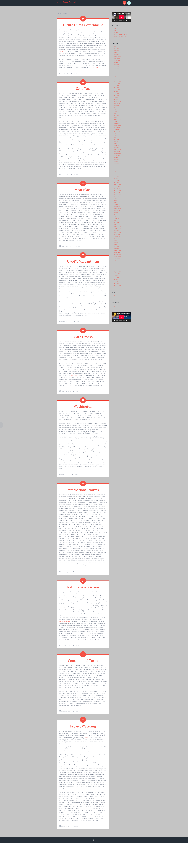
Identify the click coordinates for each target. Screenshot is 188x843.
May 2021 (116, 99)
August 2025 (117, 60)
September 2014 (117, 212)
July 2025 (116, 62)
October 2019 (117, 103)
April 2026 (116, 48)
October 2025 (117, 58)
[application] (121, 17)
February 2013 (117, 250)
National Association (83, 587)
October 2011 (117, 270)
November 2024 (117, 72)
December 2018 (117, 123)
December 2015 (117, 188)
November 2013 (117, 232)
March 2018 (116, 141)
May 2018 (116, 137)
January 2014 (117, 228)
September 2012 (117, 260)
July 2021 (116, 97)
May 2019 (116, 113)
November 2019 (117, 101)
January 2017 (117, 167)
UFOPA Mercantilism (83, 261)
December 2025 (117, 54)
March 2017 (116, 163)
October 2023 (117, 84)
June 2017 (116, 159)
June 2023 (116, 86)
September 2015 (117, 194)
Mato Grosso (83, 336)
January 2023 (117, 90)
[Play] (114, 20)
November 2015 (117, 190)
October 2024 (117, 74)
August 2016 (117, 173)
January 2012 (117, 266)
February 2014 (117, 226)
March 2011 (116, 283)
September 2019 (117, 105)
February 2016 (117, 185)
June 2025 (116, 64)
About (115, 295)
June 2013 (116, 242)
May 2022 (116, 92)
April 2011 (116, 282)
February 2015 (117, 202)
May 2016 (116, 179)
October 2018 (117, 127)
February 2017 (117, 165)
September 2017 (117, 153)
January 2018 (117, 145)
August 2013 (117, 238)
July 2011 (116, 276)
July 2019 (116, 109)
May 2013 (116, 244)
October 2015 (117, 192)
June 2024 (116, 78)
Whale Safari (117, 32)
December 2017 (117, 147)
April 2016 (116, 181)
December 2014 (117, 206)
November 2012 (117, 256)
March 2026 (116, 50)
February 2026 (117, 52)
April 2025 (116, 66)
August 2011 (117, 274)
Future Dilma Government (83, 25)
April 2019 (116, 115)
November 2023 (117, 82)
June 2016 (116, 177)
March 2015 (116, 200)
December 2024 (117, 70)
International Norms (83, 489)
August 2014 (117, 214)
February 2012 (117, 264)
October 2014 (117, 210)
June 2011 (116, 278)
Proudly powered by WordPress (83, 840)
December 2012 (117, 254)
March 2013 (116, 248)
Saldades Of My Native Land (120, 34)
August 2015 (117, 196)
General (116, 305)
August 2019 (117, 107)
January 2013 (117, 252)
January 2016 (117, 187)
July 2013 (116, 240)
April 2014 (116, 222)
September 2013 (117, 236)
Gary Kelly (62, 51)
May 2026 (116, 46)
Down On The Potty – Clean (120, 36)
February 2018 (117, 143)
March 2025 (116, 68)
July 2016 (116, 175)
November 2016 (117, 169)
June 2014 (116, 218)
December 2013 (117, 230)
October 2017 (117, 151)
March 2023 (116, 88)
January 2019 (117, 121)
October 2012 (117, 258)
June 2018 (116, 135)
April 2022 (116, 93)
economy (75, 73)
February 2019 (117, 119)
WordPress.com (108, 840)
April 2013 (116, 246)
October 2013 (117, 234)
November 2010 (117, 285)
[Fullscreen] (129, 20)
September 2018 (117, 129)
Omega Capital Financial (66, 2)
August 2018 (117, 131)
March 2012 (116, 262)
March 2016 (116, 183)
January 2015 (117, 204)
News (115, 307)
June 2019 (116, 111)
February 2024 (117, 80)
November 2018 (117, 125)
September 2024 (117, 76)
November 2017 (117, 149)
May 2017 (116, 161)
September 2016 (117, 171)
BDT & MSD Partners (94, 67)
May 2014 (116, 220)
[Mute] (126, 20)
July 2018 (116, 133)
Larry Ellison (73, 375)
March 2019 (116, 117)
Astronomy (116, 28)
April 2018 (116, 139)
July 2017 (116, 157)
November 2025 (117, 56)
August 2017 (117, 155)
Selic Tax (83, 88)
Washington (83, 406)
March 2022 (116, 95)
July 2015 (116, 198)
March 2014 (116, 224)
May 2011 (116, 280)
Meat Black (83, 189)
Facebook (87, 737)
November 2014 (117, 208)
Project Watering (83, 726)
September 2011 (117, 272)
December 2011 (117, 268)
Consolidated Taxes (83, 660)
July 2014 (116, 216)
